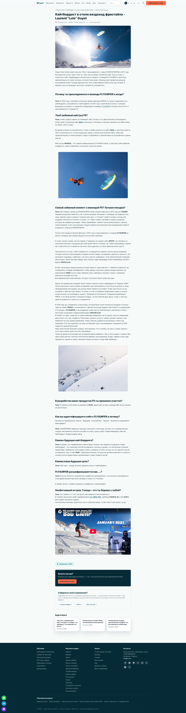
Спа (83, 3)
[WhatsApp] (129, 663)
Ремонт (68, 680)
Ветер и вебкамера (101, 668)
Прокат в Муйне (71, 660)
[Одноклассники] (129, 667)
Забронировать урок (67, 581)
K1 (40, 3)
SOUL (81, 122)
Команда (97, 654)
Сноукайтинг (41, 666)
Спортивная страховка (73, 685)
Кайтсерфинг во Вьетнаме (45, 652)
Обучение (50, 3)
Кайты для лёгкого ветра (70, 701)
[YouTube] (125, 667)
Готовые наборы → (66, 604)
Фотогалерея (99, 660)
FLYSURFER (105, 106)
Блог (94, 3)
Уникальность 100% (65, 564)
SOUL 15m (97, 497)
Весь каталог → (92, 604)
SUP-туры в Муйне (43, 660)
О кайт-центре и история (103, 652)
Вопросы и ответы (101, 666)
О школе (102, 3)
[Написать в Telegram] (4, 703)
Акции (68, 657)
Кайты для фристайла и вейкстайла (91, 701)
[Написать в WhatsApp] (4, 698)
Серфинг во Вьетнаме (44, 654)
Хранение (69, 682)
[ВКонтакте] (138, 663)
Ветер (88, 3)
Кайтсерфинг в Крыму (44, 663)
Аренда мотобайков (72, 668)
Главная (58, 10)
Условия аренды (71, 671)
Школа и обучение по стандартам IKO (116, 701)
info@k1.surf (127, 658)
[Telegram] (125, 663)
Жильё (77, 3)
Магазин (60, 3)
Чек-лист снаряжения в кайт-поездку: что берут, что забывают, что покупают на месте (67, 625)
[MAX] (133, 663)
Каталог (68, 652)
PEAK (112, 130)
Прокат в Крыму (71, 663)
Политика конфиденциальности (89, 709)
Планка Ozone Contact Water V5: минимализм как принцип (93, 623)
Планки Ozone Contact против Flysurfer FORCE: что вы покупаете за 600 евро (118, 624)
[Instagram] (142, 663)
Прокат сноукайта (72, 666)
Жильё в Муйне (71, 674)
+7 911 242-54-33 (129, 654)
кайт (91, 497)
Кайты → (79, 604)
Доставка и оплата (72, 688)
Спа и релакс (70, 677)
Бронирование (41, 668)
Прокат (69, 3)
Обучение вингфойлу (44, 657)
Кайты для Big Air (54, 701)
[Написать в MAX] (4, 709)
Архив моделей (71, 691)
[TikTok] (146, 663)
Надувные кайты (42, 701)
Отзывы (97, 657)
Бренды (68, 654)
